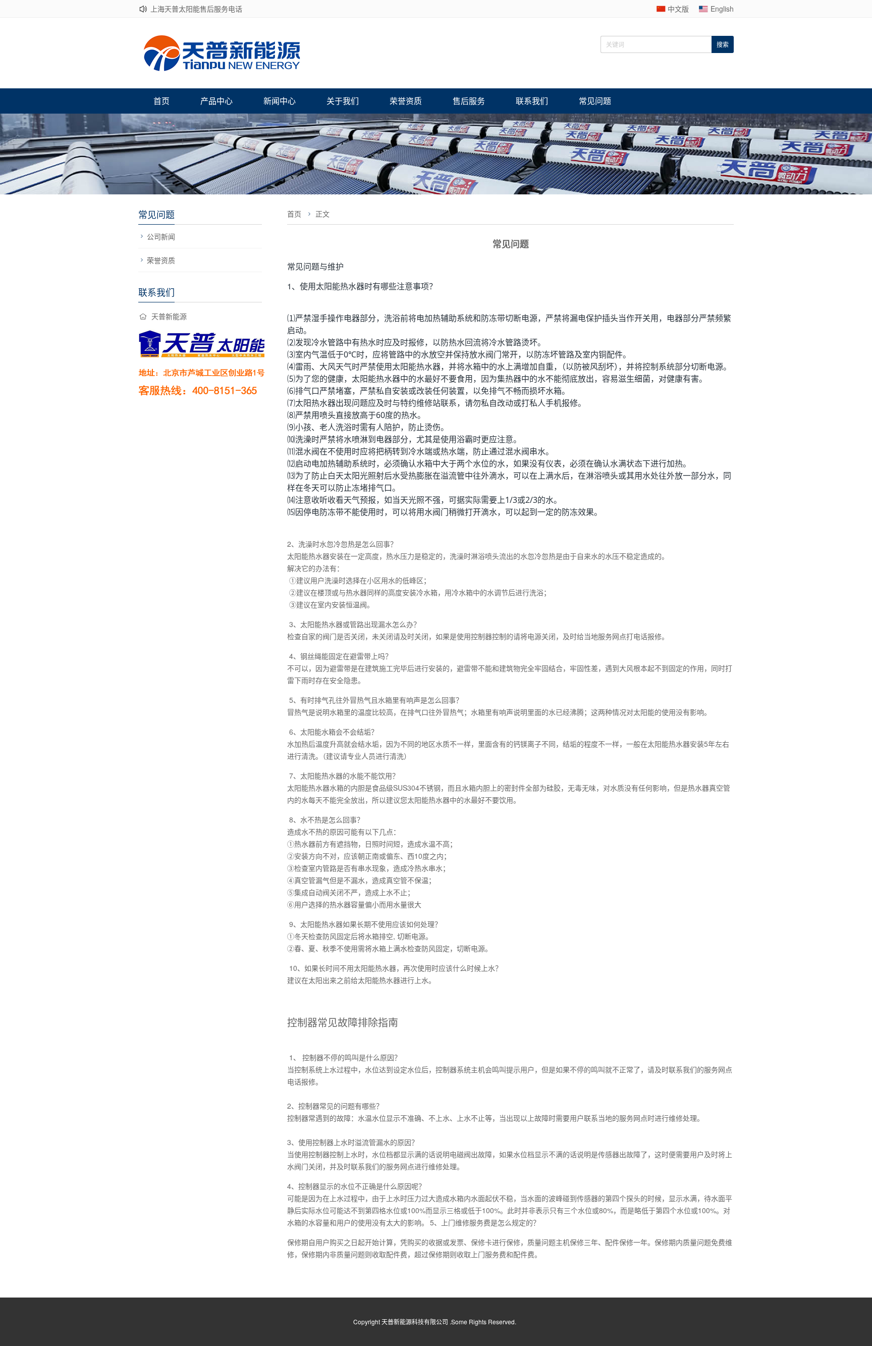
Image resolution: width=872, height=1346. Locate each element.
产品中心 (216, 101)
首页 (161, 101)
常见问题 (595, 101)
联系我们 (532, 101)
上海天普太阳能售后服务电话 (196, 9)
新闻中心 (279, 101)
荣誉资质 (406, 101)
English (722, 9)
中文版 (678, 9)
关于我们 (342, 101)
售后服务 (469, 101)
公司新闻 (161, 236)
